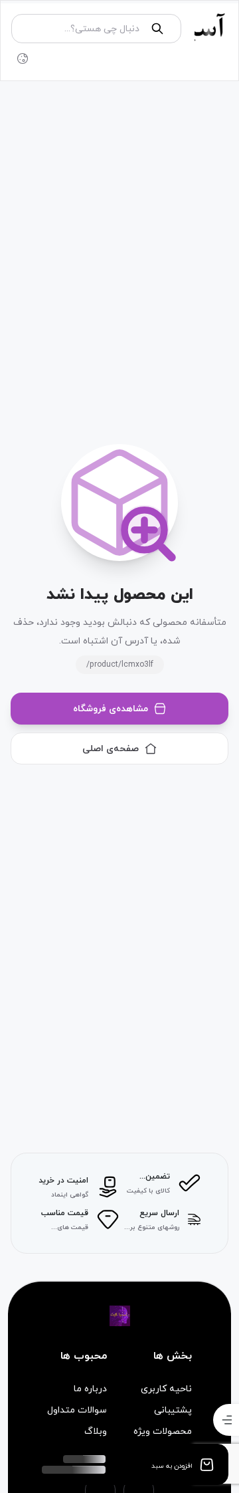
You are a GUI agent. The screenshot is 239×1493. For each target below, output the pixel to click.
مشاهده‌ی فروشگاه (110, 708)
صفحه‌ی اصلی (110, 748)
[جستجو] (157, 28)
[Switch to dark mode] (22, 58)
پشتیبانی (173, 1410)
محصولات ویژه (162, 1431)
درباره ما (90, 1388)
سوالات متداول (77, 1410)
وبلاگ (95, 1431)
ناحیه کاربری (166, 1388)
